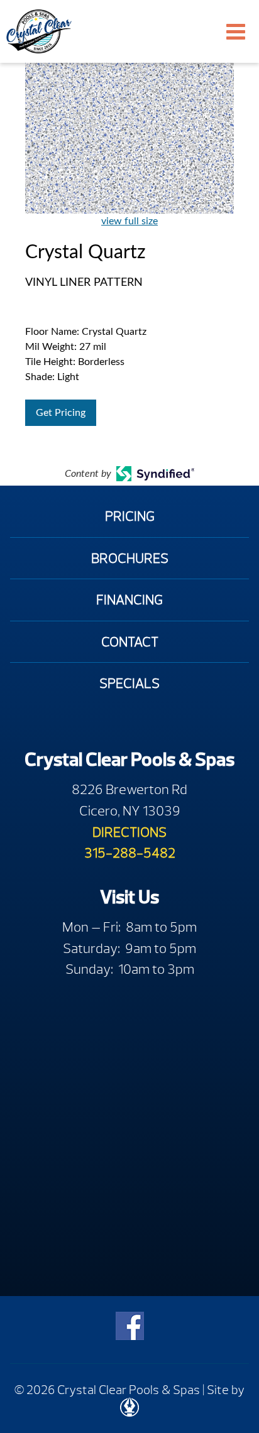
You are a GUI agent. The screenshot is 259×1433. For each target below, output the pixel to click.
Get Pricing (60, 413)
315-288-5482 (129, 853)
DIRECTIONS (129, 832)
